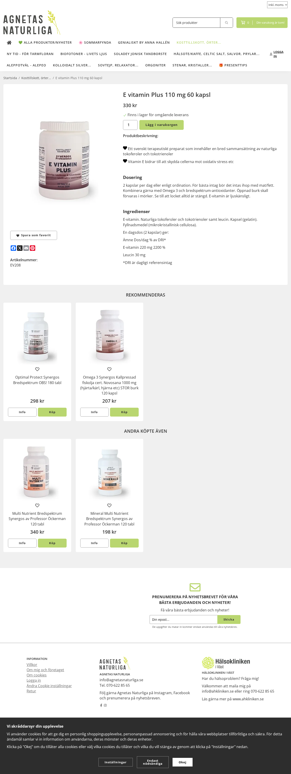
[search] (226, 23)
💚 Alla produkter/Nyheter (45, 42)
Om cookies (37, 675)
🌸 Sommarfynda (95, 42)
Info (22, 412)
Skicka (228, 619)
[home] (9, 42)
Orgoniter (155, 65)
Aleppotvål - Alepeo (26, 65)
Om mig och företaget (45, 669)
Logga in (34, 680)
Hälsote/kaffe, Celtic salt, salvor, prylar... (217, 54)
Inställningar (116, 762)
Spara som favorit (35, 235)
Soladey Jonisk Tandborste (140, 54)
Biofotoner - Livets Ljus (83, 54)
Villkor (32, 664)
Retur (31, 691)
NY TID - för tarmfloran (30, 54)
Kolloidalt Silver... (72, 65)
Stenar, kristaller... (192, 65)
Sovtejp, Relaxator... (118, 65)
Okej (182, 762)
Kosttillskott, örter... (199, 42)
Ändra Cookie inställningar (49, 685)
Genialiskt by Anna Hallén (144, 42)
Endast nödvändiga (153, 762)
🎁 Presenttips (233, 65)
